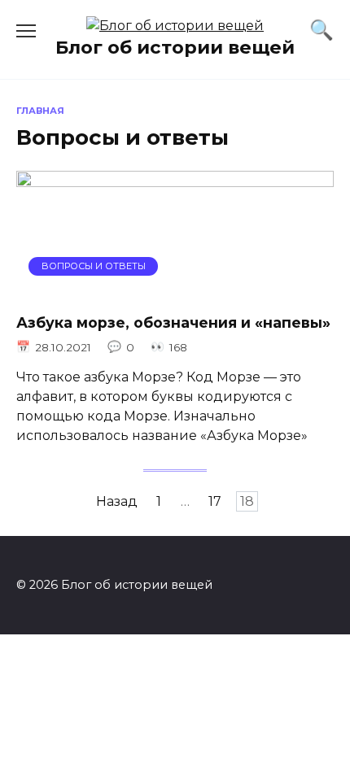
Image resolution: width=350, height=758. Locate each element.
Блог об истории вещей (175, 47)
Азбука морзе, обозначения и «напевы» (173, 322)
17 (214, 501)
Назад (117, 501)
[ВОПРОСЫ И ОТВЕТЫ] (175, 289)
